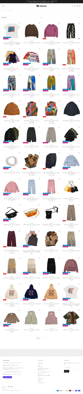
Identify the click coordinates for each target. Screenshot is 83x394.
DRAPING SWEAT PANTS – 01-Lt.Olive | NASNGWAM (71, 225)
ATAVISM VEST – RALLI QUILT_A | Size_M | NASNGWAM (31, 121)
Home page (40, 362)
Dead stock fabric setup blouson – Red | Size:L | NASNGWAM (12, 199)
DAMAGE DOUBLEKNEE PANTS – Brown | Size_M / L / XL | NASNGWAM (31, 173)
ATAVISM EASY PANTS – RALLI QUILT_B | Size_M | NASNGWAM (51, 69)
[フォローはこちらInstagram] (3, 386)
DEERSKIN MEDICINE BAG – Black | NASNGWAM (51, 224)
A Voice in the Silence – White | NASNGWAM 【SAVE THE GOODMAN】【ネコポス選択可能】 (11, 43)
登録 (67, 371)
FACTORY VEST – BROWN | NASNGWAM (51, 250)
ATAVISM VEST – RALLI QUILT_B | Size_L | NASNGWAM (51, 121)
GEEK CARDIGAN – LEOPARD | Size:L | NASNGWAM (12, 330)
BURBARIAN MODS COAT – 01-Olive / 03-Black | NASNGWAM (71, 147)
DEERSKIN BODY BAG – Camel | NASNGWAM (31, 224)
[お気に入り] (77, 6)
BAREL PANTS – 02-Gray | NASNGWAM (51, 146)
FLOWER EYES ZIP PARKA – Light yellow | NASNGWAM (51, 304)
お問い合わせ (40, 366)
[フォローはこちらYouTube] (9, 386)
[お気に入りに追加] (19, 23)
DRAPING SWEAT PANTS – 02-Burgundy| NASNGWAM (11, 251)
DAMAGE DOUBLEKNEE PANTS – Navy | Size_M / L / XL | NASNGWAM (51, 173)
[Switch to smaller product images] (4, 17)
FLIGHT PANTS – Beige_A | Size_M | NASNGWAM (71, 250)
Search (39, 364)
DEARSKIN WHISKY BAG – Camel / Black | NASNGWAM (71, 199)
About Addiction (41, 382)
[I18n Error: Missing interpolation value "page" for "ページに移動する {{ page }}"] (45, 337)
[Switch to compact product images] (6, 17)
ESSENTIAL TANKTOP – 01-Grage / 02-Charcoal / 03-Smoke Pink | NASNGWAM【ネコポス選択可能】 (31, 251)
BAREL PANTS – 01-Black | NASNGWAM (31, 146)
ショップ (7, 10)
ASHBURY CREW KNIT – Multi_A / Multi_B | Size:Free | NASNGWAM (12, 69)
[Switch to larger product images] (2, 17)
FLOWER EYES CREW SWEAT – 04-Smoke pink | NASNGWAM (71, 278)
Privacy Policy (40, 378)
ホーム (4, 10)
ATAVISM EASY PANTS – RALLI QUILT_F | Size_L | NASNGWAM (51, 95)
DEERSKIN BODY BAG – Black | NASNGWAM (12, 224)
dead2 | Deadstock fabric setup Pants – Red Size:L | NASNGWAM (51, 199)
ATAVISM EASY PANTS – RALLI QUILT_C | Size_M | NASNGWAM (71, 69)
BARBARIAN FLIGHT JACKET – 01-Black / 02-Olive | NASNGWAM (12, 147)
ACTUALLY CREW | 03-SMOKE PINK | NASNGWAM (51, 42)
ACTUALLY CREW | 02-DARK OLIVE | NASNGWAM (31, 42)
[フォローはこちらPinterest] (6, 386)
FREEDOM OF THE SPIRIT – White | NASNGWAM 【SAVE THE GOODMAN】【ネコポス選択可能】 (71, 304)
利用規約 (39, 380)
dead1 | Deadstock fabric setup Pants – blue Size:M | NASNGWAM (32, 199)
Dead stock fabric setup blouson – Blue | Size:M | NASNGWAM (71, 173)
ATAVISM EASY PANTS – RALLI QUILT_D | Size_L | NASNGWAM (12, 95)
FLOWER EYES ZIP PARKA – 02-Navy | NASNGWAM (32, 303)
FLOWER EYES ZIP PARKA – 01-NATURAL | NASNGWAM (11, 304)
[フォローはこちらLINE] (12, 386)
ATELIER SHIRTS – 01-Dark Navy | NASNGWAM (71, 120)
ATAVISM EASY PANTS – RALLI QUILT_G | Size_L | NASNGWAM (71, 95)
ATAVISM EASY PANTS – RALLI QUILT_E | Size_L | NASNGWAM (31, 95)
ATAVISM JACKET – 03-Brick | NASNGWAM (11, 120)
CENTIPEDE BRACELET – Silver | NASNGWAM (12, 172)
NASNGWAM (11, 10)
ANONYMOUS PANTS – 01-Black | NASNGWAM (71, 42)
